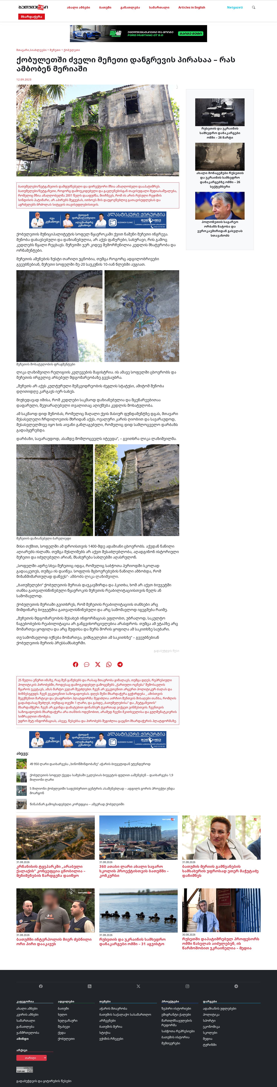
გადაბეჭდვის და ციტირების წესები (43, 1081)
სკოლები (210, 1033)
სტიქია (104, 1033)
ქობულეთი (72, 50)
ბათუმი (105, 7)
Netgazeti (235, 7)
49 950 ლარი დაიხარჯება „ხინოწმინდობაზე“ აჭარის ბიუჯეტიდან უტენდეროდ (90, 764)
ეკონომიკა (211, 1027)
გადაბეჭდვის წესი (166, 651)
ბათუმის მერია (110, 1027)
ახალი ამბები (78, 7)
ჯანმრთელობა (27, 1033)
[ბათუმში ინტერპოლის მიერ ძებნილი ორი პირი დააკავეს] (55, 910)
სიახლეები (38, 50)
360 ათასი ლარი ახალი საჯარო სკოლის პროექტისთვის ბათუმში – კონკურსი (134, 871)
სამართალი (159, 7)
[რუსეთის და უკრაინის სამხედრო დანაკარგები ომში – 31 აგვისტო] (138, 910)
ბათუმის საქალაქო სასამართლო (125, 1014)
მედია (207, 1039)
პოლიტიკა (211, 1014)
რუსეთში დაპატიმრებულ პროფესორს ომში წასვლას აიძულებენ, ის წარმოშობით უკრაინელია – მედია (220, 943)
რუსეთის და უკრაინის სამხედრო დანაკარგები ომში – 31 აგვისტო (132, 941)
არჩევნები (107, 1020)
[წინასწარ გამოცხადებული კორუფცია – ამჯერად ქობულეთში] (21, 804)
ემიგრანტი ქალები (176, 1014)
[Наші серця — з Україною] (33, 7)
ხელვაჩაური (67, 1020)
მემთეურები (170, 1043)
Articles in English (191, 7)
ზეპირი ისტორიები (176, 1008)
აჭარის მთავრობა (113, 1008)
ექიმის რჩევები (111, 1039)
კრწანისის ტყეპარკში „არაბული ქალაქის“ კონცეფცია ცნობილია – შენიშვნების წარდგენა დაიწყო (50, 871)
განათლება (130, 7)
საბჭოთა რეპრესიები (178, 1031)
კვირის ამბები (27, 1014)
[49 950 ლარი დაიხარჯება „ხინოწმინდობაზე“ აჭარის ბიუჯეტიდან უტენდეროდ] (21, 763)
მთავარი (22, 50)
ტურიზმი (210, 1045)
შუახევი (64, 1027)
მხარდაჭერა (31, 17)
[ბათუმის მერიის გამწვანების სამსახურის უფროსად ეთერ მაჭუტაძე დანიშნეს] (221, 837)
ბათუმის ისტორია (175, 1037)
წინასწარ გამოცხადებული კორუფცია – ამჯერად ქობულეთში (77, 804)
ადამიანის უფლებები (219, 1008)
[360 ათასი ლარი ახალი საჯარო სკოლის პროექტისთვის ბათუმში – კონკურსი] (138, 837)
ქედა (62, 1033)
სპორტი (209, 1020)
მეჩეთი (55, 50)
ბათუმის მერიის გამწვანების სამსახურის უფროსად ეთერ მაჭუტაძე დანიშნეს (220, 871)
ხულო (62, 1014)
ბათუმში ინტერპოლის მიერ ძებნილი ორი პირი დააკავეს (54, 941)
